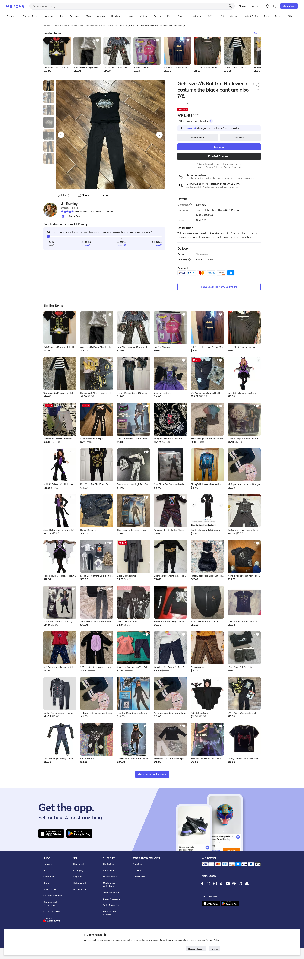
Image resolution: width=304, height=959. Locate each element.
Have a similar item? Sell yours (219, 286)
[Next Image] (159, 134)
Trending (47, 863)
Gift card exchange (52, 895)
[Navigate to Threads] (240, 883)
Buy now (219, 147)
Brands (46, 870)
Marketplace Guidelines (109, 884)
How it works (49, 889)
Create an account (52, 911)
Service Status (110, 876)
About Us (137, 863)
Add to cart (240, 137)
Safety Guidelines (111, 892)
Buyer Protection (111, 898)
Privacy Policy (212, 939)
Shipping (77, 876)
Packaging (78, 870)
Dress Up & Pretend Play (86, 25)
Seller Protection (111, 905)
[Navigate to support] (205, 864)
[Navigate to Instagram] (215, 883)
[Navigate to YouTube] (228, 883)
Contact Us (108, 863)
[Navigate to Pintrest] (234, 883)
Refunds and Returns (109, 913)
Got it (215, 948)
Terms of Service (232, 167)
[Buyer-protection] (211, 121)
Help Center (109, 870)
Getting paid (79, 882)
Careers (137, 870)
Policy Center (139, 876)
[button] (267, 6)
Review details (195, 948)
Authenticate (79, 889)
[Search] (230, 6)
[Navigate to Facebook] (202, 883)
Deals (46, 882)
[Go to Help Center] (190, 204)
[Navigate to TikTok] (221, 883)
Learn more (248, 178)
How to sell (78, 863)
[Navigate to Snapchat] (247, 883)
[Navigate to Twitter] (209, 883)
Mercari (47, 25)
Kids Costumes (108, 25)
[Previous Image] (61, 134)
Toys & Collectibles (62, 25)
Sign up (243, 6)
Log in (254, 6)
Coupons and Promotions (50, 903)
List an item (289, 5)
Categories (48, 876)
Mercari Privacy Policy (208, 167)
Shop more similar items (152, 774)
